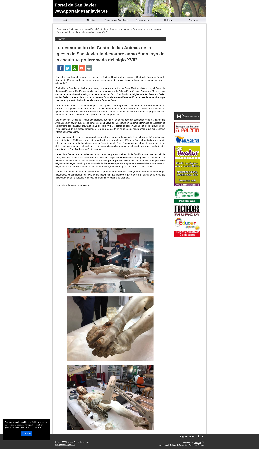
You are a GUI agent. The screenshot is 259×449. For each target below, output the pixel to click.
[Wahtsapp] (75, 68)
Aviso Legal (164, 445)
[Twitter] (68, 68)
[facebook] (198, 436)
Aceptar (26, 433)
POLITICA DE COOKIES (31, 427)
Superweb (197, 443)
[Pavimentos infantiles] (187, 202)
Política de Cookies (196, 445)
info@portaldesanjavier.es (65, 445)
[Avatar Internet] (187, 185)
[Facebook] (60, 68)
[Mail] (82, 68)
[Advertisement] (110, 208)
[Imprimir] (89, 68)
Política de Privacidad (178, 445)
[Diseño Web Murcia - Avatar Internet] (203, 443)
